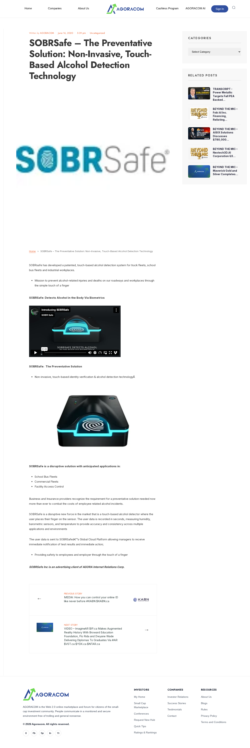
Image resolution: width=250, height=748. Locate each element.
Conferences (141, 713)
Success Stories (176, 703)
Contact (171, 715)
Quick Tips (140, 726)
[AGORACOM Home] (46, 694)
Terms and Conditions (213, 722)
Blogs (204, 703)
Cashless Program (167, 8)
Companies (55, 8)
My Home (139, 696)
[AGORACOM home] (125, 9)
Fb (34, 733)
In (50, 733)
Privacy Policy (209, 715)
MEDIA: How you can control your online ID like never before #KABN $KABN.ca (91, 597)
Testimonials (174, 709)
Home (28, 8)
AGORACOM (47, 33)
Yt (58, 733)
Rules (204, 709)
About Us (83, 8)
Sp (42, 733)
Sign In (220, 8)
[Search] (234, 7)
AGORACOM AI (195, 8)
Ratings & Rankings (145, 732)
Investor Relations (177, 696)
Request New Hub (144, 719)
